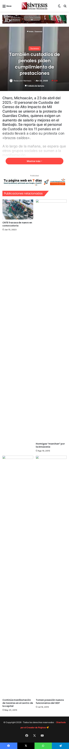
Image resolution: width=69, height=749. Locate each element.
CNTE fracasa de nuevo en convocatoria (17, 224)
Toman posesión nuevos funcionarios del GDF (50, 701)
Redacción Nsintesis (22, 80)
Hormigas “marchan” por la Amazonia (50, 445)
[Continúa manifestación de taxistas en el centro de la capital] (17, 576)
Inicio (30, 31)
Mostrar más (34, 161)
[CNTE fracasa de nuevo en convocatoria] (17, 209)
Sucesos (38, 31)
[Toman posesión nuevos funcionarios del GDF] (51, 576)
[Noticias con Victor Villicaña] (34, 5)
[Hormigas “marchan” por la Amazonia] (51, 320)
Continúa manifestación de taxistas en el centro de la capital (17, 703)
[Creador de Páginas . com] (34, 182)
